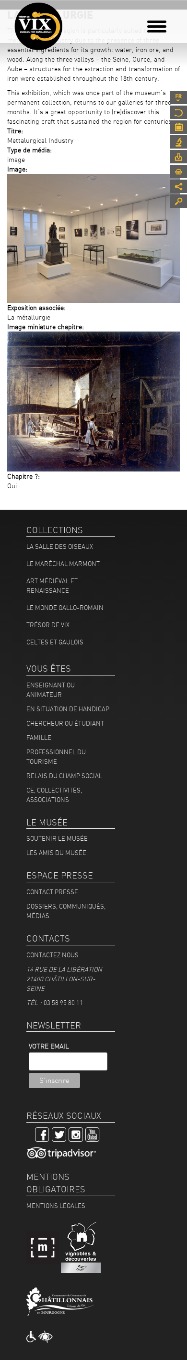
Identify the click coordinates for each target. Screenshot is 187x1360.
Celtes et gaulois (54, 642)
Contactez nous (52, 955)
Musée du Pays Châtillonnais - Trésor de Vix (69, 21)
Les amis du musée (56, 853)
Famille (38, 737)
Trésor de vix (48, 625)
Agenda (178, 127)
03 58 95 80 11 (63, 1003)
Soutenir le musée (57, 838)
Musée (178, 112)
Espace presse (178, 156)
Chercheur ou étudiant (65, 723)
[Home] (38, 26)
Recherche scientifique (178, 142)
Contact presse (52, 892)
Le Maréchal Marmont (63, 564)
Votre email (49, 1046)
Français (178, 97)
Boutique (178, 171)
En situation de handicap (67, 709)
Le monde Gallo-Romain (65, 607)
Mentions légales (55, 1206)
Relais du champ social (64, 776)
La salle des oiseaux (59, 546)
